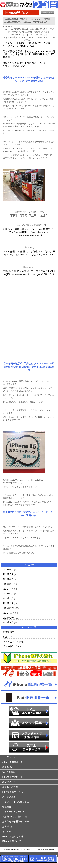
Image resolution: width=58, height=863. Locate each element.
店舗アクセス (9, 782)
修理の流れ (7, 767)
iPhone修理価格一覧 (12, 777)
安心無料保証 (9, 772)
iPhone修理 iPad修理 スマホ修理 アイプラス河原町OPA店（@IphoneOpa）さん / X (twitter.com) (29, 253)
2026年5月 (8, 584)
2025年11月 (9, 613)
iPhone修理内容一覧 (12, 762)
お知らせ (7, 637)
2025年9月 (8, 622)
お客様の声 (8, 632)
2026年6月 (8, 579)
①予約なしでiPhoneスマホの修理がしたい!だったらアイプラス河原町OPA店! (28, 44)
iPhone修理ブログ (12, 646)
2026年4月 (8, 589)
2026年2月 (8, 598)
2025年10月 (9, 618)
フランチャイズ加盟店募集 (15, 802)
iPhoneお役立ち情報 (13, 641)
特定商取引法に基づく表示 (15, 816)
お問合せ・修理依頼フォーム (16, 821)
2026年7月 (8, 574)
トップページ (9, 757)
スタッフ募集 (9, 797)
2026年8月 (8, 569)
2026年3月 (8, 594)
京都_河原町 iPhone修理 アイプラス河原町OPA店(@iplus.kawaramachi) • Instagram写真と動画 (29, 273)
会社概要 (6, 806)
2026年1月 (8, 603)
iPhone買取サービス (12, 792)
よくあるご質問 (10, 787)
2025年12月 (9, 608)
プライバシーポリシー (13, 811)
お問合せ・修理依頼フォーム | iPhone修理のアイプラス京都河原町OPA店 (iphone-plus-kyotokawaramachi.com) (29, 232)
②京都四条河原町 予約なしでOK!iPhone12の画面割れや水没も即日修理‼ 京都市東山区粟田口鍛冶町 (29, 54)
